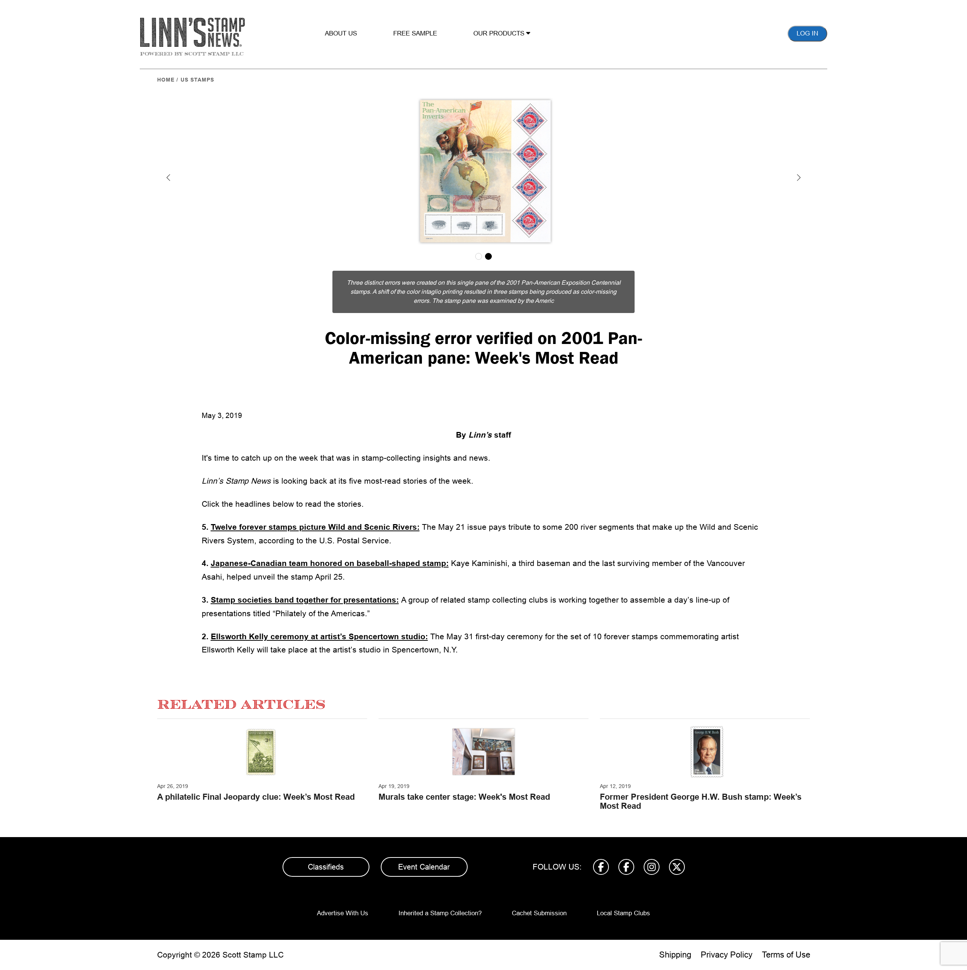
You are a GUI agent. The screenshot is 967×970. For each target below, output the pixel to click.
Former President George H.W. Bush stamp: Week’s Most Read (701, 801)
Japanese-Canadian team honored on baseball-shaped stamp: (330, 563)
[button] (168, 177)
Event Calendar (424, 867)
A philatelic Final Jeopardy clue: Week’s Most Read (256, 797)
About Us (341, 33)
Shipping (675, 954)
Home (166, 80)
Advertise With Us (342, 913)
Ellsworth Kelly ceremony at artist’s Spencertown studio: (319, 636)
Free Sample (415, 33)
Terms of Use (786, 954)
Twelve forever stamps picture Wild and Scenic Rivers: (315, 527)
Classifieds (326, 867)
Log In (807, 33)
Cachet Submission (539, 913)
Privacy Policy (726, 954)
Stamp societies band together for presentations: (305, 599)
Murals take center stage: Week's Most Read (464, 797)
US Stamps (197, 80)
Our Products (499, 33)
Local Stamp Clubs (623, 913)
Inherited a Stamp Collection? (440, 913)
